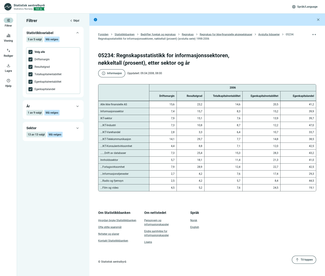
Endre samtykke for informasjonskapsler (156, 233)
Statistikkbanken (125, 34)
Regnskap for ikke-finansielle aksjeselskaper (226, 34)
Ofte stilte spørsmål (110, 227)
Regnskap (188, 34)
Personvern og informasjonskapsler (156, 222)
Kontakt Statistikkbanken (113, 240)
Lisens (148, 242)
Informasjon (114, 73)
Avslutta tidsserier (269, 34)
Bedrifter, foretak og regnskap (158, 34)
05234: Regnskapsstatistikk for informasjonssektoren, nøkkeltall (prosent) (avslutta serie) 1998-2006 (196, 36)
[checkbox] (53, 52)
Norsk (193, 220)
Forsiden (103, 34)
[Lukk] (318, 19)
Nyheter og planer (108, 234)
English (194, 227)
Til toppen (307, 259)
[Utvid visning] (314, 34)
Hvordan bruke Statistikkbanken (117, 220)
